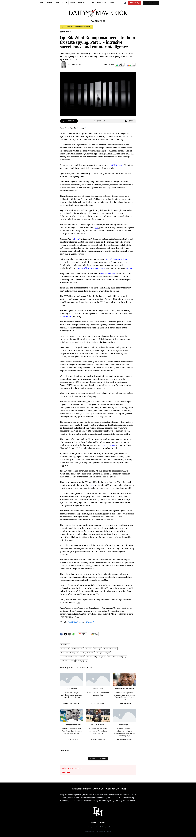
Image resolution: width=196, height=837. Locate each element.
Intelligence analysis (103, 653)
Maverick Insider (81, 788)
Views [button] (72, 3)
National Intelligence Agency (96, 657)
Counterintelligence (110, 649)
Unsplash (90, 622)
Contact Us (112, 788)
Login (151, 3)
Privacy (94, 822)
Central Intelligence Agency (117, 657)
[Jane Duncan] (63, 64)
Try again (66, 772)
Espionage (97, 649)
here (79, 128)
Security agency (81, 661)
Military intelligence (87, 653)
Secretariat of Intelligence (69, 653)
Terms (102, 822)
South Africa (65, 645)
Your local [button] (83, 3)
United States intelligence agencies (72, 657)
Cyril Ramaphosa (77, 649)
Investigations (53, 3)
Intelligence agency (67, 661)
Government (65, 649)
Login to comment (98, 758)
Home (41, 3)
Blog (123, 788)
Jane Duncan (76, 64)
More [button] (112, 3)
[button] (119, 64)
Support (133, 3)
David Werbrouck (75, 622)
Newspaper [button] (101, 3)
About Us (98, 788)
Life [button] (92, 3)
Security (88, 649)
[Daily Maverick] (98, 12)
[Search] (125, 3)
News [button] (64, 3)
